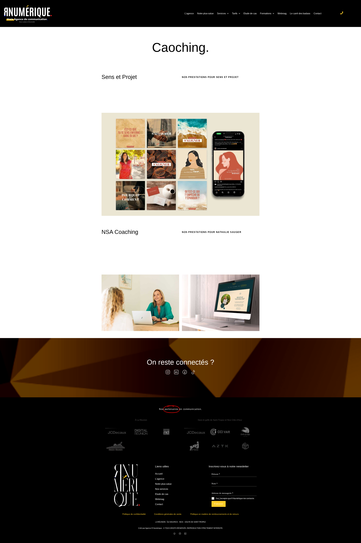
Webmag (282, 13)
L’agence (189, 13)
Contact (317, 13)
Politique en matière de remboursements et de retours (214, 514)
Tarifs (234, 13)
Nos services (161, 489)
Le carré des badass (300, 13)
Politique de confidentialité (134, 514)
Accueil (159, 474)
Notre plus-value (205, 13)
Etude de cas (250, 13)
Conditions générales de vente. (168, 514)
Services (221, 13)
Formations (265, 13)
